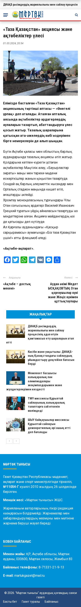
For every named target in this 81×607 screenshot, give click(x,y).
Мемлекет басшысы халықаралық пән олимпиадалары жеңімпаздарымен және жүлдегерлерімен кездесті (34, 381)
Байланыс (51, 601)
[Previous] (9, 441)
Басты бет (10, 601)
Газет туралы (31, 601)
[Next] (16, 441)
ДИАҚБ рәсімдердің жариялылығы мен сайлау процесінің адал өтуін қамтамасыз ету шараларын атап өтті (40, 334)
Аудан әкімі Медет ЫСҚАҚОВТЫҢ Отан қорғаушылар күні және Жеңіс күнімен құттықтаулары (63, 292)
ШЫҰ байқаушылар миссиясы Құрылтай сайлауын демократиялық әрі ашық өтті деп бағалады (49, 426)
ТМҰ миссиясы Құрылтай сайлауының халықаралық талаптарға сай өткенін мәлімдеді (46, 405)
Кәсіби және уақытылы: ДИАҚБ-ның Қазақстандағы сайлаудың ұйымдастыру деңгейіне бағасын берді (51, 358)
